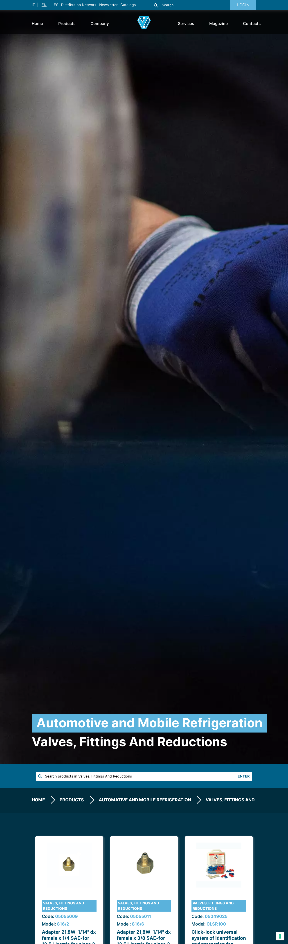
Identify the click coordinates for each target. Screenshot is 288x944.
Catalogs (128, 4)
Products (66, 23)
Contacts (252, 23)
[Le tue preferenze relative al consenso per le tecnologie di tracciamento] (280, 936)
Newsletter (108, 4)
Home (37, 23)
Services (186, 23)
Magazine (218, 23)
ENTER (244, 776)
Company (99, 23)
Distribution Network (79, 4)
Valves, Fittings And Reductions (63, 906)
